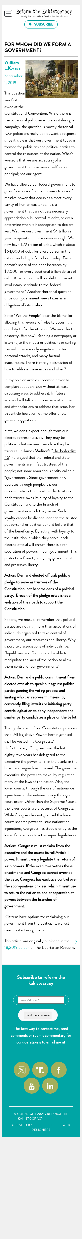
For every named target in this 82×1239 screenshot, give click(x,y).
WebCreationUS (47, 1125)
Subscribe (43, 24)
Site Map (56, 1118)
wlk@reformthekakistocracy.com (41, 1049)
